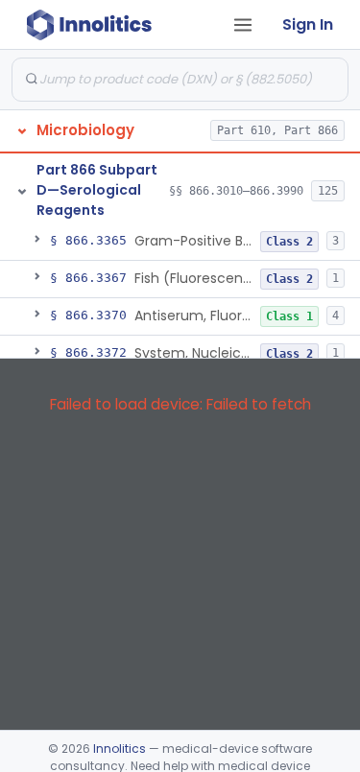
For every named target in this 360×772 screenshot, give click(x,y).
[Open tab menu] (243, 25)
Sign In (307, 24)
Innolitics (119, 748)
